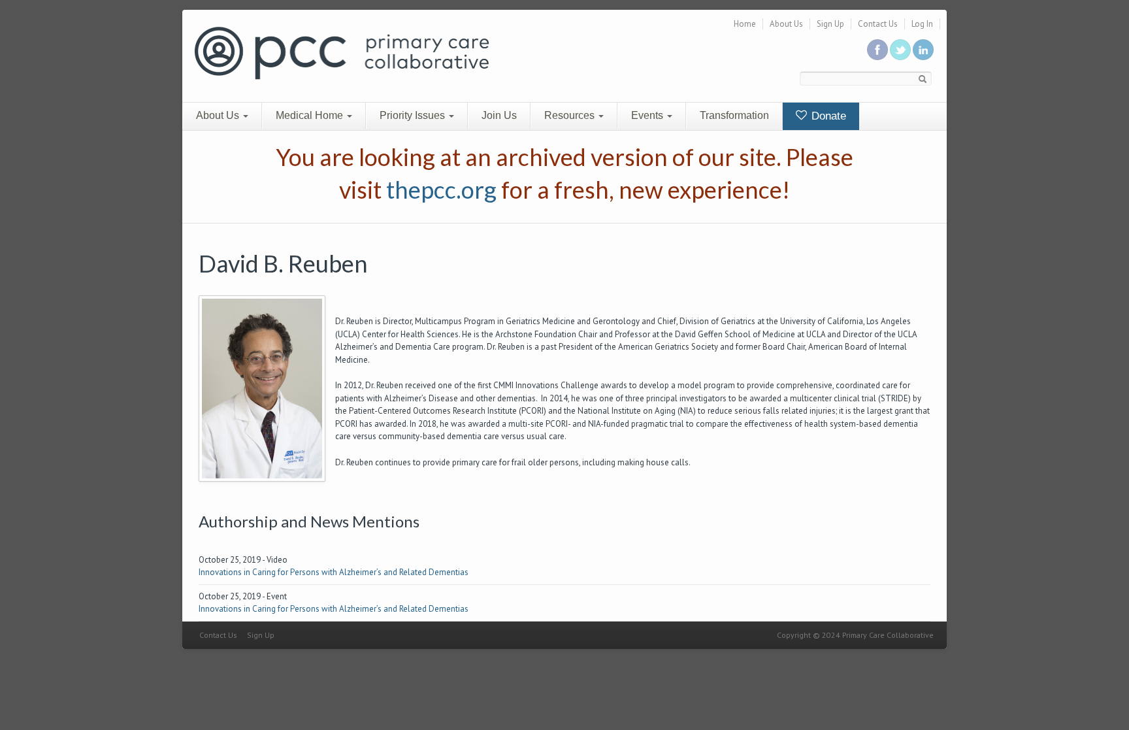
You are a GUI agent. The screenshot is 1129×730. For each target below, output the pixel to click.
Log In (922, 23)
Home (745, 23)
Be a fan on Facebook (877, 49)
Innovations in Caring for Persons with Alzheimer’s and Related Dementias (333, 572)
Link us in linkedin (923, 49)
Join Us (499, 115)
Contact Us (878, 23)
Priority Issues (414, 115)
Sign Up (830, 23)
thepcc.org (441, 189)
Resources (570, 115)
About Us (786, 23)
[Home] (341, 52)
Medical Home (311, 115)
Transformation (734, 115)
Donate (827, 116)
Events (648, 115)
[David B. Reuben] (262, 387)
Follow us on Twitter (900, 49)
